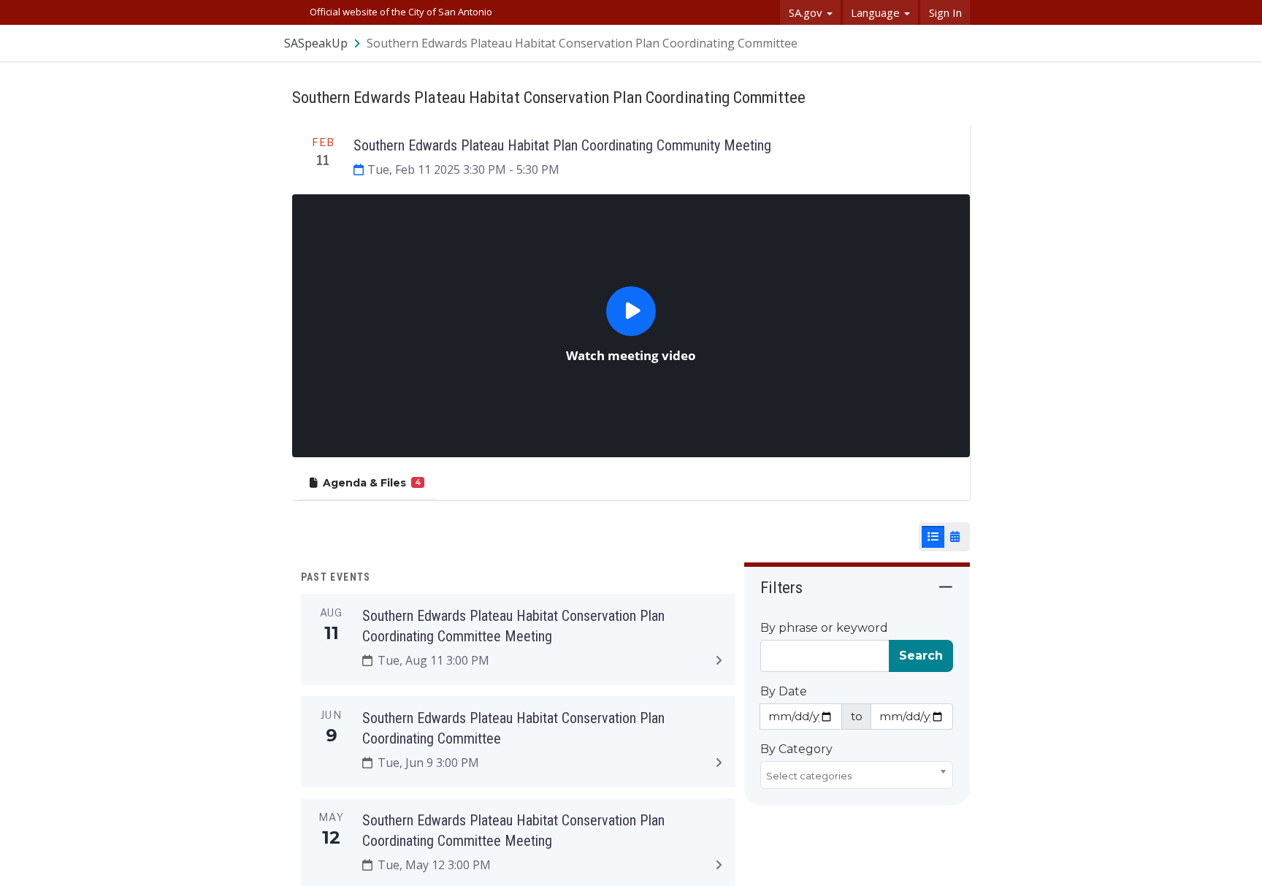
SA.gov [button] (807, 12)
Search (921, 655)
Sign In (945, 12)
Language (877, 12)
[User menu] (959, 43)
